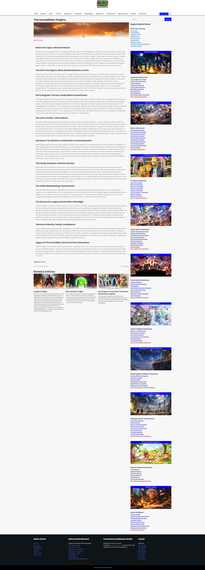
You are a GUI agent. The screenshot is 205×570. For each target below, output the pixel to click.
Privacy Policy (38, 555)
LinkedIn (142, 549)
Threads (142, 555)
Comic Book (77, 14)
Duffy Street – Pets (74, 547)
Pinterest (142, 558)
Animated (43, 14)
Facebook (143, 545)
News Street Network (74, 545)
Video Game (67, 14)
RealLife (133, 14)
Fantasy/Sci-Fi (111, 14)
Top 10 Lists (41, 262)
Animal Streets (73, 557)
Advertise (36, 551)
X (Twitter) (143, 551)
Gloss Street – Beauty (75, 553)
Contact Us (37, 545)
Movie (50, 14)
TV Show (58, 14)
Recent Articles (164, 14)
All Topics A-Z (37, 549)
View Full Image (38, 40)
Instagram (143, 547)
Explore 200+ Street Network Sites (78, 558)
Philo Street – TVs (74, 555)
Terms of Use (37, 553)
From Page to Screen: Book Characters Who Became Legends (113, 292)
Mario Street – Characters (76, 551)
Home (36, 14)
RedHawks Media (115, 545)
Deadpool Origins (40, 291)
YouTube (142, 553)
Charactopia (142, 14)
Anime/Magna (89, 14)
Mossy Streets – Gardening (76, 549)
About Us (36, 543)
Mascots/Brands (123, 14)
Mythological (99, 14)
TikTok (142, 557)
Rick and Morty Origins (74, 291)
